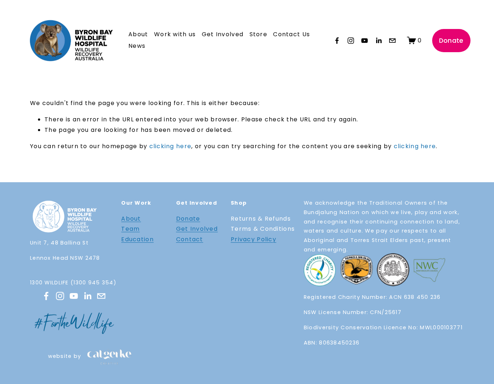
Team (130, 229)
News (136, 46)
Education (137, 239)
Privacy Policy (253, 239)
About (131, 218)
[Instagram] (351, 41)
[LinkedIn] (379, 41)
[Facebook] (337, 41)
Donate (451, 40)
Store (258, 34)
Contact (189, 239)
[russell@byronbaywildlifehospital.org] (392, 41)
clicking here (170, 146)
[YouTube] (365, 41)
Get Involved (197, 229)
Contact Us (291, 34)
